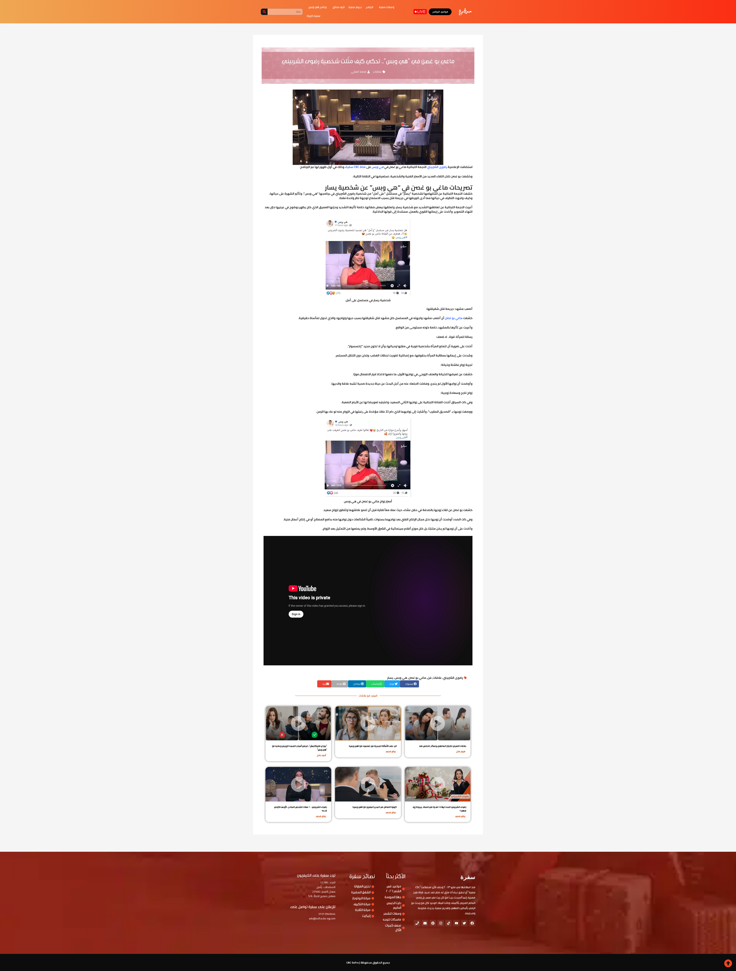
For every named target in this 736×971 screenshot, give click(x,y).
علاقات (377, 71)
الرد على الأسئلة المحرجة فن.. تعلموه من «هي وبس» (373, 746)
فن (429, 678)
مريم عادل (460, 751)
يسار (390, 678)
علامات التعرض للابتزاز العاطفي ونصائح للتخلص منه (442, 746)
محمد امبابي (358, 71)
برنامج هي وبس (318, 7)
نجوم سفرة (355, 7)
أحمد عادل (321, 755)
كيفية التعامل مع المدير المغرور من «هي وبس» (374, 807)
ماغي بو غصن (417, 678)
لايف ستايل (339, 7)
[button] (409, 683)
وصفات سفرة (386, 7)
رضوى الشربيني (453, 678)
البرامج (369, 7)
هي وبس (401, 678)
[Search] (264, 12)
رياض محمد (390, 751)
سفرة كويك (313, 16)
